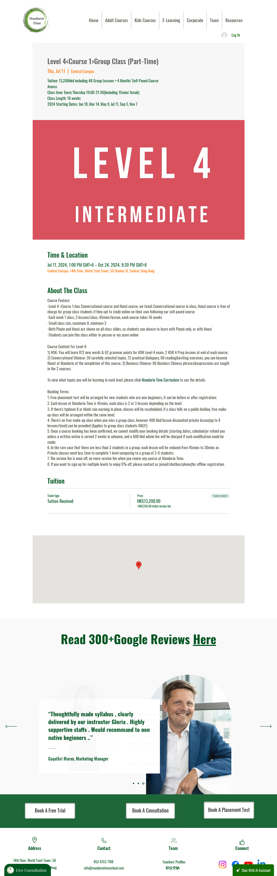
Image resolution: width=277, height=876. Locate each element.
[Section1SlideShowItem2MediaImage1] (143, 783)
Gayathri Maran (61, 758)
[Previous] (11, 727)
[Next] (266, 727)
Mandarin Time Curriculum (160, 380)
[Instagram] (222, 864)
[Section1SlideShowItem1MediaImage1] (138, 783)
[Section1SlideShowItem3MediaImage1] (133, 783)
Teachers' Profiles (174, 862)
